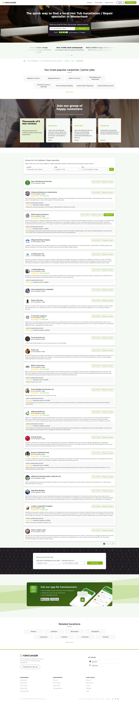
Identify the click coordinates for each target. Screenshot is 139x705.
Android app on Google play (54, 599)
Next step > (95, 563)
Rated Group (89, 683)
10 (112, 544)
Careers (88, 685)
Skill (83, 167)
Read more (51, 137)
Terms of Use (82, 698)
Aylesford (54, 631)
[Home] (24, 61)
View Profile (96, 181)
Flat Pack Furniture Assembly (43, 85)
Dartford (106, 637)
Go (111, 169)
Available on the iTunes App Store (45, 599)
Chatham (64, 637)
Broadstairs (95, 631)
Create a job (23, 680)
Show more (69, 92)
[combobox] (39, 169)
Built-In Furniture (74, 78)
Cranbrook (85, 637)
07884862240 (109, 214)
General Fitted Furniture (106, 85)
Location (28, 167)
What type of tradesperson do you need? (48, 560)
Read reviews (46, 195)
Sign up (55, 680)
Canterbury (43, 637)
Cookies (97, 698)
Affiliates (88, 688)
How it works (23, 685)
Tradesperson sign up (30, 667)
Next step (82, 28)
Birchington (75, 631)
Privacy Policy (90, 698)
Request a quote (108, 181)
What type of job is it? (68, 560)
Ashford (33, 631)
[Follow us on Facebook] (115, 699)
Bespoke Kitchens (54, 78)
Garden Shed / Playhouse (85, 85)
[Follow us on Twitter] (113, 699)
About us (88, 680)
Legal (87, 691)
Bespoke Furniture (33, 78)
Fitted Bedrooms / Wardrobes (95, 78)
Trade (55, 167)
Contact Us (108, 698)
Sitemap (102, 698)
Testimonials (23, 683)
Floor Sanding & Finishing (64, 85)
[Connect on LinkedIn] (118, 699)
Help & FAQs (23, 688)
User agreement (24, 691)
